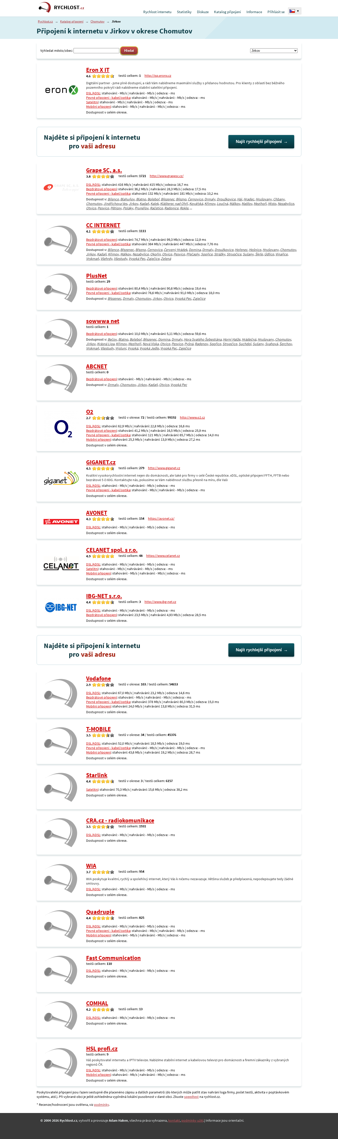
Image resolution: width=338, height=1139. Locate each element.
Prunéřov (141, 208)
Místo (272, 203)
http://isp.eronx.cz (158, 75)
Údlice (269, 254)
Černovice (195, 199)
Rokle (184, 208)
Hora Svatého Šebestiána (202, 339)
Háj (239, 199)
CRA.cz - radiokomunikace (120, 820)
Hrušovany (264, 199)
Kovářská (196, 203)
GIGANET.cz (101, 462)
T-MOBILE (98, 728)
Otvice (91, 208)
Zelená (166, 258)
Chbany (279, 199)
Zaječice (153, 258)
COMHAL (97, 1003)
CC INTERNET (103, 225)
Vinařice (281, 254)
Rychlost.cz (45, 21)
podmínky (101, 1104)
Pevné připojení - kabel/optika (108, 97)
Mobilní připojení (98, 106)
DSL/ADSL (93, 93)
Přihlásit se (276, 11)
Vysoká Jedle (149, 348)
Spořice (207, 254)
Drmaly (209, 199)
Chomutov (97, 21)
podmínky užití (192, 1120)
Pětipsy (115, 208)
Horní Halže (231, 339)
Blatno (141, 199)
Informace (254, 11)
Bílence (113, 199)
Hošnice (255, 249)
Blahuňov (127, 199)
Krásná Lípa (105, 344)
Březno (181, 199)
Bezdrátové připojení (101, 189)
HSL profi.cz (102, 1048)
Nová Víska (151, 344)
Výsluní (120, 348)
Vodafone (98, 678)
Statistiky (184, 11)
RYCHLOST (69, 7)
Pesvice (103, 208)
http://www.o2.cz (192, 417)
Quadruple (100, 911)
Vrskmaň (92, 258)
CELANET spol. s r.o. (112, 549)
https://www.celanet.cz (163, 555)
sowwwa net (102, 321)
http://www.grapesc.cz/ (167, 176)
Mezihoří (260, 203)
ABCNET (96, 366)
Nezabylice (286, 203)
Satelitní (92, 102)
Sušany (248, 254)
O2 (89, 411)
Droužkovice (226, 199)
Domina (195, 249)
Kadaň (144, 203)
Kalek (154, 203)
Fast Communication (113, 957)
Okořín (155, 254)
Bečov (112, 339)
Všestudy (120, 258)
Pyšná (188, 344)
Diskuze (203, 11)
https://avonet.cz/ (161, 518)
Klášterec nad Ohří (174, 203)
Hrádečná (249, 339)
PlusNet (96, 275)
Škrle (259, 254)
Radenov (201, 344)
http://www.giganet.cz (164, 468)
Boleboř (153, 199)
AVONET (96, 512)
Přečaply (192, 254)
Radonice (171, 208)
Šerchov (285, 344)
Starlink (96, 775)
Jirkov (133, 203)
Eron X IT (97, 69)
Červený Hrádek (175, 249)
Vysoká (133, 348)
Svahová (271, 344)
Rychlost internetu (157, 11)
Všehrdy (106, 258)
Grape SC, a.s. (104, 170)
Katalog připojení (227, 11)
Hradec (248, 199)
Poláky (128, 208)
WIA (91, 865)
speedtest (191, 1096)
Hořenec (241, 249)
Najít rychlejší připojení (259, 141)
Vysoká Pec (137, 258)
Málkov (234, 203)
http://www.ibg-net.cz (160, 601)
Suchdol (245, 344)
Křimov (209, 203)
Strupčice (234, 254)
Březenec (167, 199)
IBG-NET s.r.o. (104, 595)
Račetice (156, 208)
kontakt (174, 1120)
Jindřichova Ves (115, 203)
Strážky (219, 254)
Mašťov (246, 203)
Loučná (222, 203)
